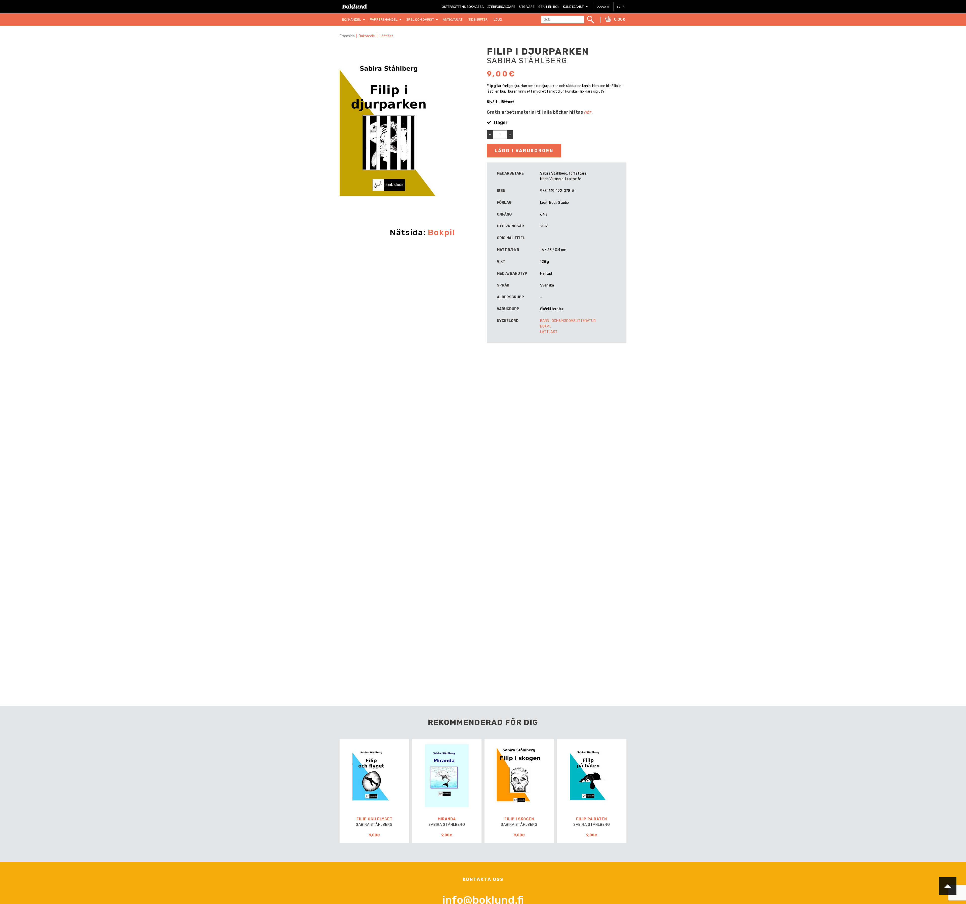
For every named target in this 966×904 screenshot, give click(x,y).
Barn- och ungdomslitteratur (568, 321)
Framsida (347, 36)
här (587, 112)
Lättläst (386, 36)
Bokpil (441, 232)
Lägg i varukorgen (524, 150)
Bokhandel (367, 36)
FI (623, 6)
